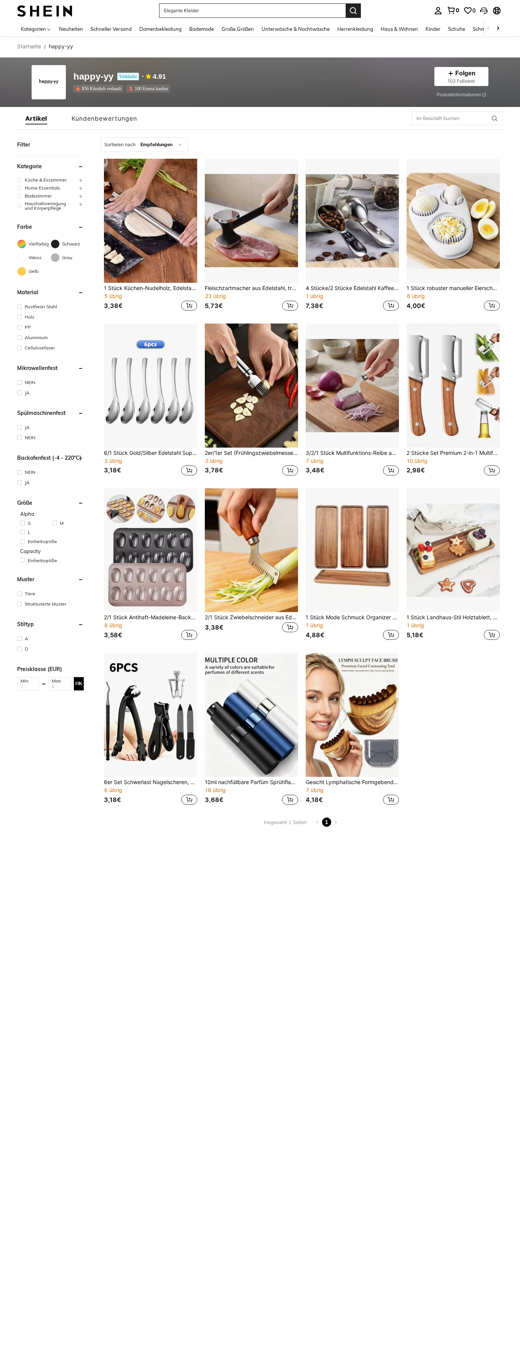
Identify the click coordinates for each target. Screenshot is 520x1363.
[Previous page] (317, 822)
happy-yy (93, 76)
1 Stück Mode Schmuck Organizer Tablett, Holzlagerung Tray (352, 617)
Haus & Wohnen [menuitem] (399, 29)
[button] (483, 10)
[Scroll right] (498, 28)
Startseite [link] (29, 46)
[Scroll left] (488, 28)
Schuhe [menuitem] (456, 29)
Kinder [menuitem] (433, 29)
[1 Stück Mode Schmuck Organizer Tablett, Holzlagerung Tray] (352, 550)
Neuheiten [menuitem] (71, 29)
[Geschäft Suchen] (494, 118)
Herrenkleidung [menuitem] (355, 29)
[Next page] (335, 822)
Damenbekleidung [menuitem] (160, 29)
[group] (50, 179)
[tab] (36, 118)
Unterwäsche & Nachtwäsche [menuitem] (296, 29)
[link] (453, 10)
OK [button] (78, 683)
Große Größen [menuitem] (238, 29)
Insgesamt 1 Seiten (285, 822)
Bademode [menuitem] (201, 29)
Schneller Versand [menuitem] (111, 29)
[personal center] (438, 10)
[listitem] (99, 88)
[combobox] (144, 144)
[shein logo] (44, 10)
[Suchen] (353, 10)
